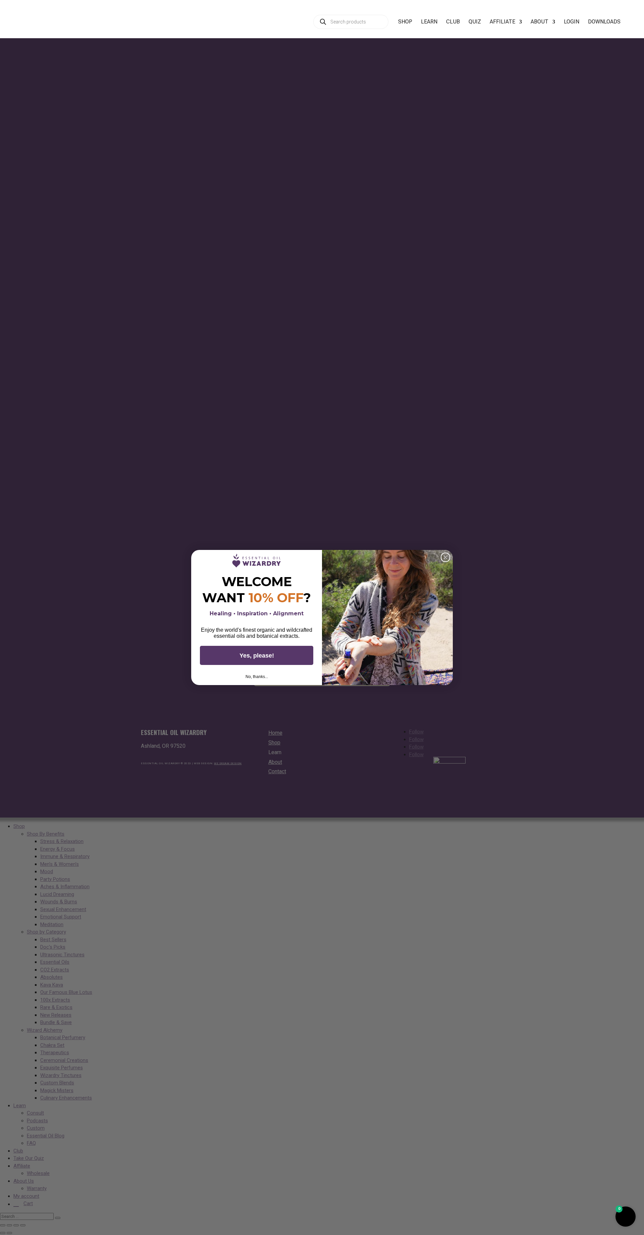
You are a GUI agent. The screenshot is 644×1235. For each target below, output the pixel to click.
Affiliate (502, 22)
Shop (405, 22)
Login (571, 22)
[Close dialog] (445, 557)
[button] (625, 1216)
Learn (429, 22)
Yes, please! (256, 655)
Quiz (475, 22)
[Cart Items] (634, 25)
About (539, 22)
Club (453, 22)
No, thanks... (257, 676)
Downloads (604, 22)
